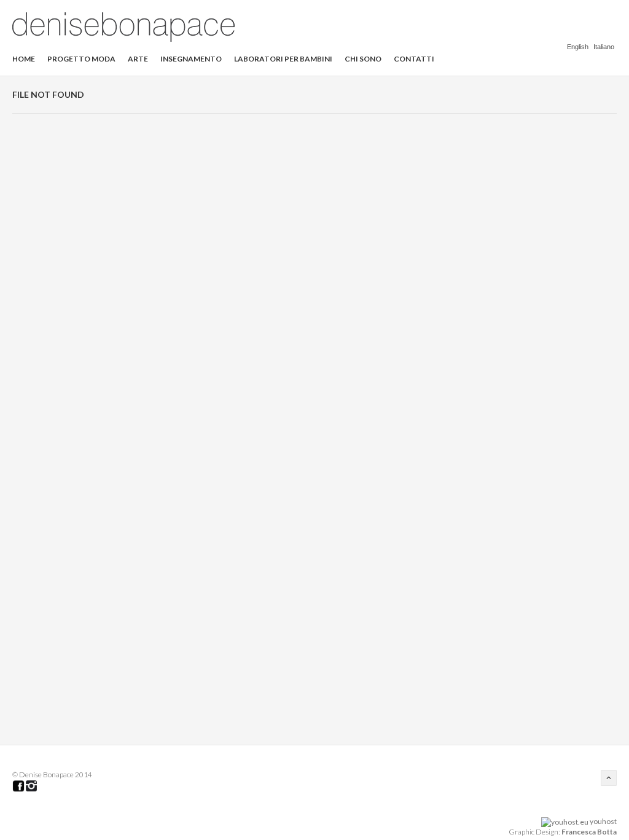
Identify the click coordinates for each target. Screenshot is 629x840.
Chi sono (363, 58)
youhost (602, 821)
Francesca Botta (589, 831)
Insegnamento (191, 58)
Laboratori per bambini (283, 58)
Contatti (414, 58)
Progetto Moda (81, 58)
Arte (138, 58)
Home (23, 58)
